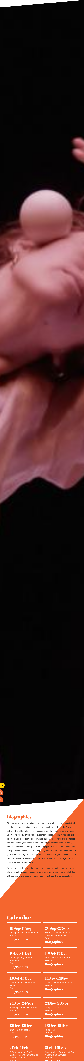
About (27, 4)
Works (42, 4)
